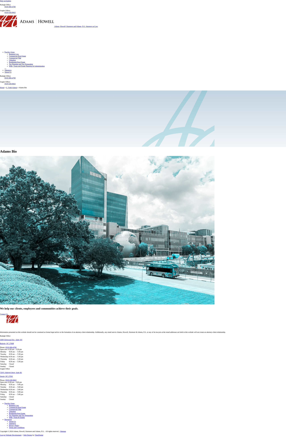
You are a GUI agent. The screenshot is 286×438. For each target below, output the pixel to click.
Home (2, 88)
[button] (143, 349)
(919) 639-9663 (10, 13)
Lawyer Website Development (10, 435)
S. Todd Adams (11, 88)
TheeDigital (39, 435)
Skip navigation (5, 1)
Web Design (27, 435)
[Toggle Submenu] (5, 68)
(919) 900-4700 (10, 7)
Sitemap (63, 431)
